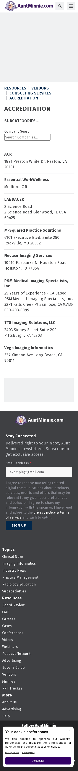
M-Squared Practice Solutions (32, 230)
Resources (15, 88)
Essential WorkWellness (26, 179)
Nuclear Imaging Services (28, 255)
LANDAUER (14, 199)
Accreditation (24, 98)
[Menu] (71, 6)
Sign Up (18, 525)
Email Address (18, 463)
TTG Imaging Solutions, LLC (29, 322)
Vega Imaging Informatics (28, 347)
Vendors (40, 88)
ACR (8, 154)
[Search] (59, 6)
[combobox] (27, 137)
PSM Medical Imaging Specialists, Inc (36, 283)
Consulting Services (31, 93)
